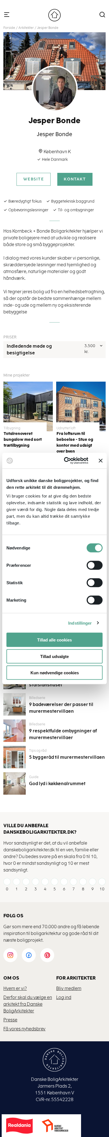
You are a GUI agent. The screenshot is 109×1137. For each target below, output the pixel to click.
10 (102, 889)
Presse (10, 1020)
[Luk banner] (101, 460)
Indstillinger (80, 622)
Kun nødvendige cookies (54, 672)
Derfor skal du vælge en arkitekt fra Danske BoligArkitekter (27, 1004)
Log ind (63, 997)
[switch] (90, 565)
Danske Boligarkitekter (54, 15)
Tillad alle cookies (54, 640)
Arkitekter (26, 28)
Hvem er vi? (15, 988)
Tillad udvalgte (54, 656)
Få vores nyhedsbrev (24, 1029)
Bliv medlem (68, 988)
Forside (9, 28)
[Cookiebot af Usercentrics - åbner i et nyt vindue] (66, 460)
